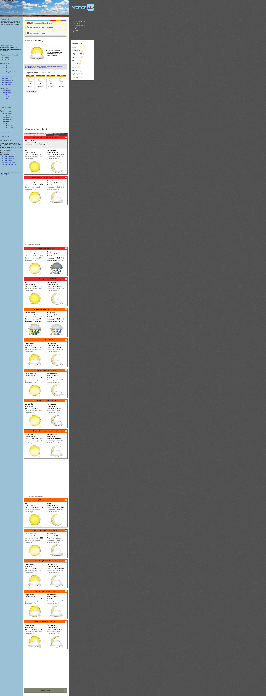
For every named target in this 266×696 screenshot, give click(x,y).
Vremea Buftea (6, 94)
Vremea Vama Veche (7, 134)
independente (7, 150)
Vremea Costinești (6, 119)
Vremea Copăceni (6, 84)
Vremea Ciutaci (6, 57)
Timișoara (75, 77)
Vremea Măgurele (6, 99)
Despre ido (4, 174)
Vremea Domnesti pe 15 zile (9, 164)
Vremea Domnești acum (8, 156)
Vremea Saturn (6, 132)
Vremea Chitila (5, 96)
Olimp (12, 128)
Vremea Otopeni (6, 101)
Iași (73, 67)
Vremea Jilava (5, 78)
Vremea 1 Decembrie (7, 80)
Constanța (75, 57)
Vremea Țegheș (6, 59)
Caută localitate (79, 21)
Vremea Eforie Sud (7, 125)
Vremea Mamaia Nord (7, 117)
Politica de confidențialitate (8, 177)
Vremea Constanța (7, 113)
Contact (76, 30)
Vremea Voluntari (6, 107)
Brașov (74, 47)
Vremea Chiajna (6, 74)
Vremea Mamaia (6, 115)
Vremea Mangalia (6, 130)
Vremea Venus (5, 136)
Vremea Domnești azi (7, 160)
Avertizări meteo (79, 25)
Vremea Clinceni (6, 65)
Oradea (74, 70)
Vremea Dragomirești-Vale (8, 72)
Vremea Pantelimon (7, 103)
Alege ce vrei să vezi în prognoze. (42, 27)
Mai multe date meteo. (37, 33)
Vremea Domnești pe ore (8, 158)
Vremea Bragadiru (6, 92)
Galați (74, 64)
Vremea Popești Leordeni (8, 105)
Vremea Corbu (5, 121)
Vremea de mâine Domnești (9, 162)
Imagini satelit (78, 28)
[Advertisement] (45, 109)
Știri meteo (77, 23)
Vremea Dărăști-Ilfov (7, 76)
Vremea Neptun (6, 128)
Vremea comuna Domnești (9, 55)
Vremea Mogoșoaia (7, 82)
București (75, 50)
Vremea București (6, 90)
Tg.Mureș (75, 74)
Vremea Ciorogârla (7, 67)
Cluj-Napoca (76, 54)
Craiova (74, 60)
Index (75, 19)
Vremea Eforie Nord (7, 123)
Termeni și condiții (5, 175)
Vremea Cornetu (6, 69)
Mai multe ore (31, 91)
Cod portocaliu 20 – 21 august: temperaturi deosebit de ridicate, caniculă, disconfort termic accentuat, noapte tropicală (43, 67)
